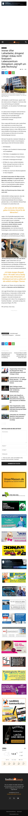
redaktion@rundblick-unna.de (14, 794)
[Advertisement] (14, 25)
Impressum (19, 811)
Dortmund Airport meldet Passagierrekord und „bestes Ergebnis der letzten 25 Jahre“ (20, 355)
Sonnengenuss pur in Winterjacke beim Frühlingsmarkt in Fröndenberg (6, 355)
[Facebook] (10, 798)
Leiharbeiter (17, 335)
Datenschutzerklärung (11, 811)
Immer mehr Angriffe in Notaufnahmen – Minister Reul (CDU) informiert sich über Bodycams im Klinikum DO (17, 399)
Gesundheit (7, 45)
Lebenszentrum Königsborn (8, 335)
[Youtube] (18, 798)
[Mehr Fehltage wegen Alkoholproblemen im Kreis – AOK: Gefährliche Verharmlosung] (5, 388)
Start (2, 45)
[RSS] (14, 798)
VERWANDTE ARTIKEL (14, 363)
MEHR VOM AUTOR (14, 364)
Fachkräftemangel (14, 333)
